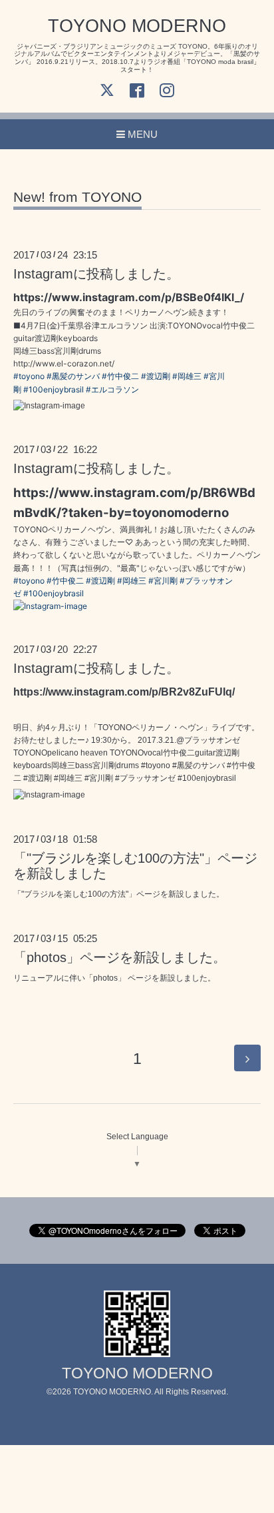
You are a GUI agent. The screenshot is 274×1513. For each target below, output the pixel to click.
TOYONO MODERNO (137, 26)
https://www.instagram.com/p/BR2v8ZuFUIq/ (124, 692)
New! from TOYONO (77, 197)
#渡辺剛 (155, 376)
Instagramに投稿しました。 (96, 273)
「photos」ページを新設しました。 (119, 957)
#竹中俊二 (120, 376)
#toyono (29, 376)
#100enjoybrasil (53, 389)
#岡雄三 (187, 376)
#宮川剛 (163, 581)
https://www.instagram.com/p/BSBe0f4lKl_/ (128, 297)
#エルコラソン (112, 389)
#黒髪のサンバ (73, 376)
